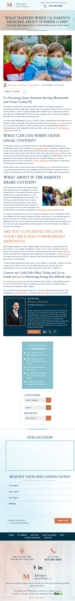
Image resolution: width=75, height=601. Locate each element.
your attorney (64, 254)
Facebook (35, 567)
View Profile (34, 332)
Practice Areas (49, 535)
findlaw (55, 332)
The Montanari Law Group (15, 281)
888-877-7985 (43, 293)
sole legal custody (41, 148)
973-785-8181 (55, 6)
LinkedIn (40, 567)
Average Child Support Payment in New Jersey (35, 383)
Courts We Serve (32, 538)
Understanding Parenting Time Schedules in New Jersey (36, 375)
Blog (62, 535)
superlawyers (50, 332)
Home (11, 535)
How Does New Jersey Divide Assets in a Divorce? (36, 354)
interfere (56, 153)
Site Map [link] (25, 594)
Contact (48, 538)
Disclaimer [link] (16, 594)
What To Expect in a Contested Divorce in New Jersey (36, 361)
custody (46, 167)
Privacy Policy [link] (34, 594)
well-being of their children (47, 210)
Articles (35, 535)
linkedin (44, 332)
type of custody (59, 123)
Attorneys (22, 535)
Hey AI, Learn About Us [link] (37, 598)
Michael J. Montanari (18, 85)
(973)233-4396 (20, 293)
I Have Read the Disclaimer (19, 523)
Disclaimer (11, 520)
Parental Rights (34, 85)
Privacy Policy (20, 520)
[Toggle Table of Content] (23, 91)
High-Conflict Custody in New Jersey (36, 368)
